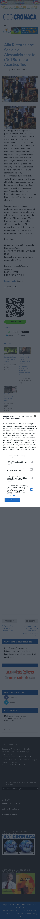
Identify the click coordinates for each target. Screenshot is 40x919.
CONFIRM (12, 499)
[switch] (31, 462)
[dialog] (20, 459)
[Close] (36, 417)
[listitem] (20, 456)
